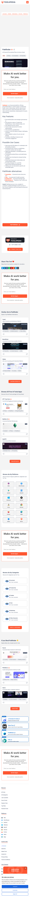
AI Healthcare (10, 410)
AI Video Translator (22, 699)
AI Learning (14, 370)
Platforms (25, 13)
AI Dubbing (5, 699)
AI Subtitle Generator (14, 331)
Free (4, 55)
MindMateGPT (8, 178)
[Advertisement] (15, 31)
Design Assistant (14, 679)
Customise (15, 890)
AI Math (19, 370)
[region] (15, 886)
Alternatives (14, 13)
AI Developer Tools (6, 450)
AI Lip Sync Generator (13, 699)
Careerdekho (8, 174)
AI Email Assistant (12, 659)
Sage (6, 177)
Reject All (15, 894)
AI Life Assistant (15, 55)
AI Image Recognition (19, 410)
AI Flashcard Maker (6, 370)
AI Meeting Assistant (22, 659)
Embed (9, 13)
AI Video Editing (23, 331)
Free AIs (20, 13)
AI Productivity (22, 55)
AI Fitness (9, 55)
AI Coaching (5, 659)
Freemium (25, 344)
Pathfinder (4, 105)
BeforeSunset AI (9, 180)
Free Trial (25, 652)
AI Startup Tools (6, 679)
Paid (26, 672)
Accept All (15, 886)
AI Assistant (5, 430)
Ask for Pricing (24, 324)
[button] (27, 2)
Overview (5, 13)
